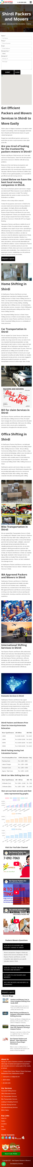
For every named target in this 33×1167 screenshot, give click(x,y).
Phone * (3, 41)
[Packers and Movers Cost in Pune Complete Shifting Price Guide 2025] (5, 1002)
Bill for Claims (5, 1110)
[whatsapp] (4, 1164)
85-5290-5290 (6, 1083)
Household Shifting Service (8, 1091)
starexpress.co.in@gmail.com (11, 1076)
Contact (3, 1129)
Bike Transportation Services (9, 1099)
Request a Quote (8, 258)
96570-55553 (6, 1080)
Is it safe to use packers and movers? (15, 976)
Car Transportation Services (9, 1096)
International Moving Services (9, 1107)
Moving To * (4, 56)
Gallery (3, 1121)
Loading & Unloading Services (9, 1102)
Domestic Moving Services (8, 1104)
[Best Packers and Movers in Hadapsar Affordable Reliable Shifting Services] (5, 1014)
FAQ (2, 1126)
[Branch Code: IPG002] (11, 1152)
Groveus (20, 1163)
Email (2, 46)
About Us (3, 1118)
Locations (4, 1124)
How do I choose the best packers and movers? (13, 969)
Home (4, 24)
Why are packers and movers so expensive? (16, 983)
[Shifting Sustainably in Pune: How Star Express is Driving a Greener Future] (5, 1027)
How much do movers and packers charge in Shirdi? (14, 946)
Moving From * (5, 51)
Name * (3, 35)
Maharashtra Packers (16, 24)
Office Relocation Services (8, 1093)
